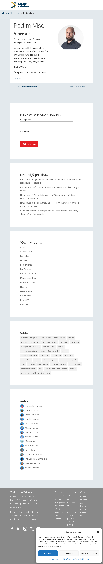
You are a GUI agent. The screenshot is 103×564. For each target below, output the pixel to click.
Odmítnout (68, 553)
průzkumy (31, 364)
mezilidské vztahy (49, 347)
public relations (42, 364)
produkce (63, 360)
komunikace (64, 342)
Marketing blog (27, 282)
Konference (25, 269)
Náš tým (83, 509)
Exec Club (24, 256)
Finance (23, 260)
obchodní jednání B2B (29, 355)
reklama (63, 364)
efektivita (71, 338)
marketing (36, 347)
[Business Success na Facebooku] (12, 529)
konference (75, 342)
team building (50, 369)
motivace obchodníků (29, 351)
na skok (42, 351)
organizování (68, 355)
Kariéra (83, 512)
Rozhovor (24, 304)
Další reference (78, 86)
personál (37, 360)
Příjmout (48, 553)
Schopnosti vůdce (75, 364)
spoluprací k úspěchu (28, 369)
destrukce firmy (46, 338)
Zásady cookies (53, 559)
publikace (54, 364)
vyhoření (73, 369)
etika (39, 342)
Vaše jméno (25, 119)
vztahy (23, 373)
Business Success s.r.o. (83, 499)
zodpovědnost (33, 373)
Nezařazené (26, 291)
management (26, 347)
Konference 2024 (28, 273)
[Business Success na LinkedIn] (19, 529)
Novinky (83, 506)
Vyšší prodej (59, 506)
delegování (34, 338)
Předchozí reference (26, 86)
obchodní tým (44, 355)
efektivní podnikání (28, 342)
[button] (98, 532)
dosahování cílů (59, 338)
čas (42, 373)
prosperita (73, 360)
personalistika (26, 360)
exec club (46, 342)
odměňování (56, 355)
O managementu (71, 502)
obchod (65, 351)
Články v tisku (26, 251)
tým (58, 369)
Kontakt (83, 515)
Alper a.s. (18, 78)
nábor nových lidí (53, 351)
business (24, 338)
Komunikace (26, 264)
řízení (48, 373)
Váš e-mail (25, 131)
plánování (46, 360)
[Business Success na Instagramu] (25, 529)
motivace (61, 347)
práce (23, 364)
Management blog (29, 278)
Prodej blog (25, 295)
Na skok (24, 287)
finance (54, 342)
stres (40, 369)
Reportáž (24, 300)
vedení (64, 369)
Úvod (7, 13)
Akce (22, 247)
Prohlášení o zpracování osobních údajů (74, 559)
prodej (54, 360)
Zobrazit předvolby (89, 553)
